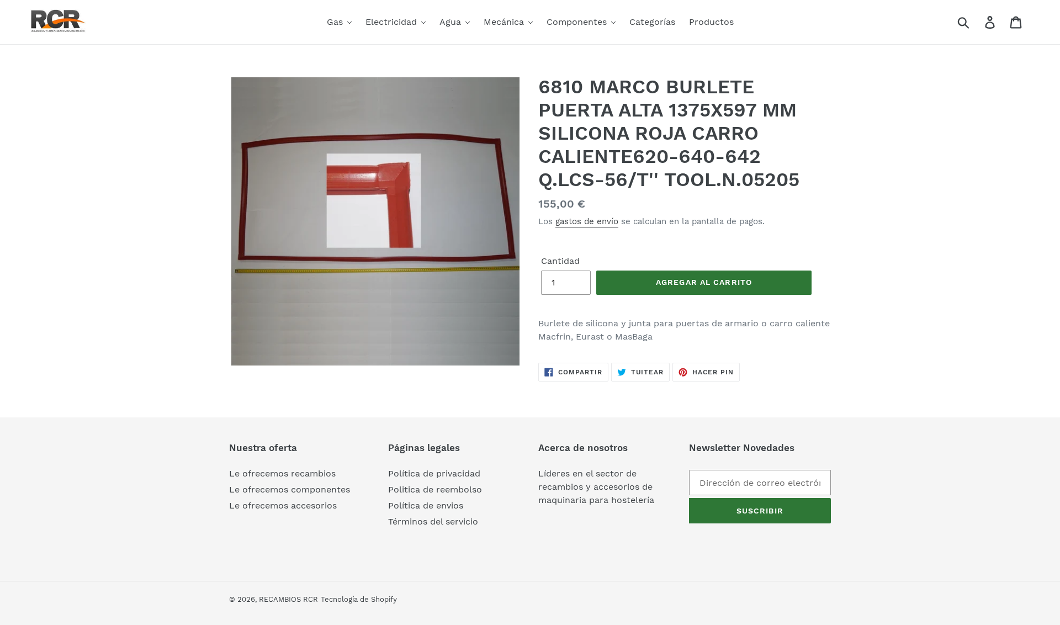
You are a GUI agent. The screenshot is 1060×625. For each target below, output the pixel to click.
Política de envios (425, 505)
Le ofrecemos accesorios (283, 505)
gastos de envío (586, 221)
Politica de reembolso (435, 489)
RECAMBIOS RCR (288, 599)
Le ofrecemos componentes (289, 489)
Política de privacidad (434, 473)
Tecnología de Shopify (359, 599)
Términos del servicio (433, 521)
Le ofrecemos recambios (282, 473)
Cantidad (560, 261)
